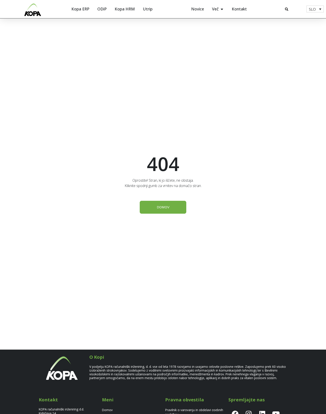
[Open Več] (222, 9)
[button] (287, 9)
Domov (107, 410)
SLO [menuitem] (312, 9)
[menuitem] (315, 9)
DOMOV (163, 207)
